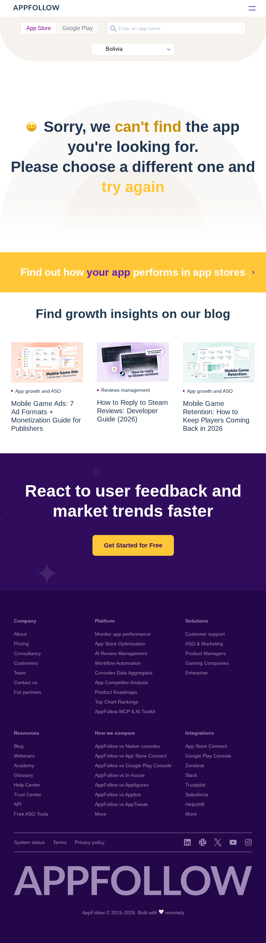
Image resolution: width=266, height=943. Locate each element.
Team (20, 672)
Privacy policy (90, 842)
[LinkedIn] (187, 842)
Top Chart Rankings (116, 702)
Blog (19, 746)
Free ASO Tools (31, 814)
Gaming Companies (207, 663)
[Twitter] (218, 842)
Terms (59, 842)
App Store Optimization (120, 643)
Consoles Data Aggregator (124, 672)
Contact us (25, 682)
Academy (24, 765)
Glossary (23, 775)
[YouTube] (233, 842)
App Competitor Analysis (121, 682)
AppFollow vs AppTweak (121, 804)
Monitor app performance (123, 634)
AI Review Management (121, 653)
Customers (26, 663)
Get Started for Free (133, 545)
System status (29, 842)
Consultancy (27, 653)
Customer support (205, 634)
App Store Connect (206, 746)
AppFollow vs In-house (120, 775)
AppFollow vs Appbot (118, 794)
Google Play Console (208, 756)
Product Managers (205, 653)
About (20, 634)
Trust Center (27, 794)
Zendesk (194, 765)
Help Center (27, 785)
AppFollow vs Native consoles (127, 746)
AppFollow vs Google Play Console (133, 765)
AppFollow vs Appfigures (122, 785)
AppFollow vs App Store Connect (131, 756)
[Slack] (202, 842)
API (17, 804)
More (100, 814)
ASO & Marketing (204, 643)
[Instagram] (248, 842)
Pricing (21, 643)
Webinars (24, 756)
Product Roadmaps (116, 692)
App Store (38, 28)
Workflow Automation (118, 663)
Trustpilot (195, 785)
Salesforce (197, 794)
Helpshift (194, 804)
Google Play (77, 28)
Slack (191, 775)
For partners (27, 692)
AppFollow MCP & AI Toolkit (125, 711)
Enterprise (196, 672)
